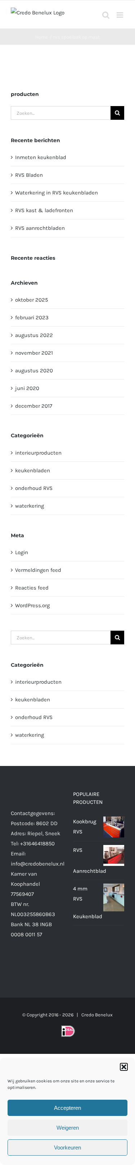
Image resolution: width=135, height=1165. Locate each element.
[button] (123, 1066)
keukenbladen (32, 470)
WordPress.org (32, 605)
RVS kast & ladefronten (44, 210)
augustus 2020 (34, 370)
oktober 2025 (31, 300)
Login (21, 552)
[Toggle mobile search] (105, 15)
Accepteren (67, 1108)
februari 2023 (32, 317)
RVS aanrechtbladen (40, 228)
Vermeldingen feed (38, 570)
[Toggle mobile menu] (120, 15)
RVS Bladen (29, 175)
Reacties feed (32, 587)
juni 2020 (27, 388)
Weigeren (68, 1128)
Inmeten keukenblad (40, 157)
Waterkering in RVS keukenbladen (56, 192)
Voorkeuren (67, 1147)
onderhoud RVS (34, 488)
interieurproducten (38, 453)
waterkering (29, 506)
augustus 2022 (34, 335)
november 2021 (34, 353)
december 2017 (33, 406)
